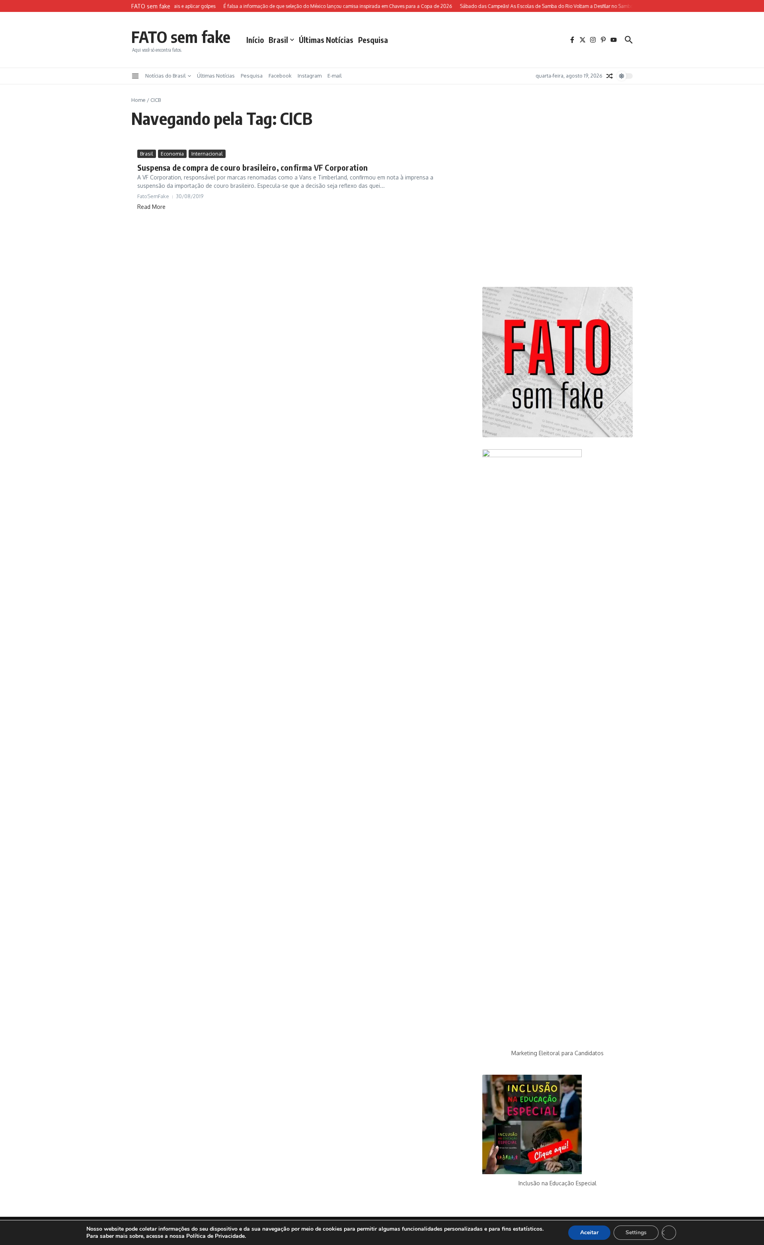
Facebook (280, 75)
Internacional (207, 153)
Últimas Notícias (326, 40)
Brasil (278, 40)
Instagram (310, 75)
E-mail (334, 75)
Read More (151, 206)
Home (138, 100)
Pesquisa (373, 40)
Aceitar (589, 1232)
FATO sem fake (180, 37)
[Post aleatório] (609, 76)
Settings (636, 1232)
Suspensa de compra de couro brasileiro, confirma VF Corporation (252, 167)
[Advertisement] (557, 212)
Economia (172, 153)
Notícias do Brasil (165, 75)
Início (255, 40)
